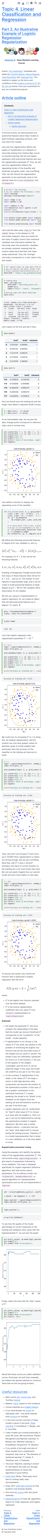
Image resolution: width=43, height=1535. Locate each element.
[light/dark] (31, 3)
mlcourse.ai (10, 60)
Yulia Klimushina (9, 77)
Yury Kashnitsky (15, 71)
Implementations (13, 1499)
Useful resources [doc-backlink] (15, 1392)
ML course (19, 1492)
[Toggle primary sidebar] (3, 3)
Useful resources (19, 126)
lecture (14, 1416)
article (28, 1410)
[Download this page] (23, 3)
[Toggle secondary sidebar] (40, 3)
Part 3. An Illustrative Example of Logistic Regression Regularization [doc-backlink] (20, 35)
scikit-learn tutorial (24, 1486)
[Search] (36, 3)
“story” (16, 1403)
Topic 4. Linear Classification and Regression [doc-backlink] (21, 14)
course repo (26, 1397)
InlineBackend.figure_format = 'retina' (22, 207)
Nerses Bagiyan (32, 74)
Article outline (14, 123)
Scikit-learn (10, 1476)
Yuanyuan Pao (27, 77)
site (18, 1397)
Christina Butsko (18, 74)
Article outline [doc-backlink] (14, 98)
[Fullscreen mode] (27, 3)
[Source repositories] (19, 3)
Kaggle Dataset (31, 1407)
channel (17, 1400)
